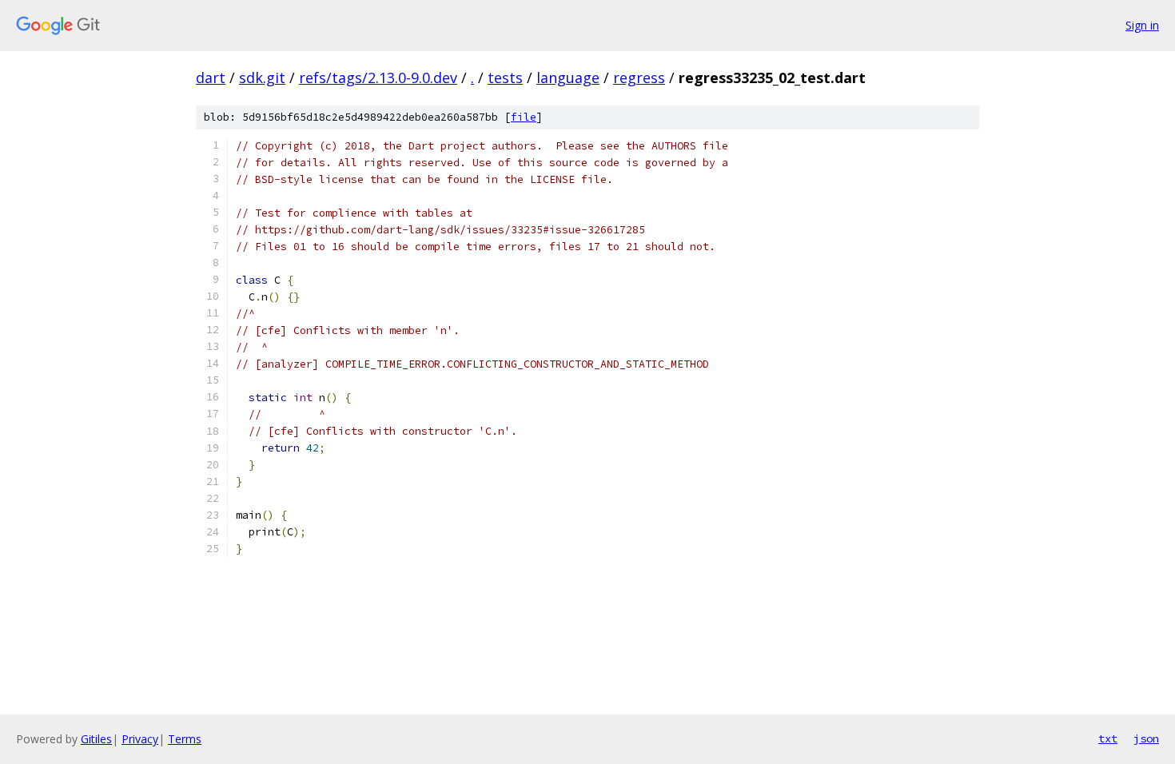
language (567, 77)
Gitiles (96, 738)
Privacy (139, 738)
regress (639, 77)
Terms (184, 738)
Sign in (1142, 25)
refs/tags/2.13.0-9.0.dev (378, 77)
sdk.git (262, 77)
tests (505, 77)
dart (210, 77)
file (523, 117)
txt (1107, 738)
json (1146, 738)
